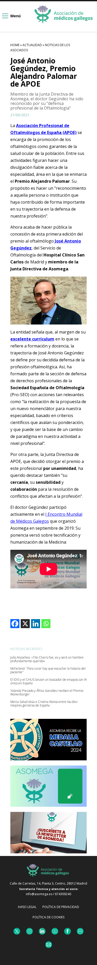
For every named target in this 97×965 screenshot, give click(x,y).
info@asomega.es (39, 894)
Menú (15, 15)
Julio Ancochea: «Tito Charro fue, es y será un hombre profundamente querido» (47, 659)
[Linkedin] (35, 623)
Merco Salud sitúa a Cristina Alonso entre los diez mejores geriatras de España (44, 703)
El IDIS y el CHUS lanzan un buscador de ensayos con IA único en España (48, 681)
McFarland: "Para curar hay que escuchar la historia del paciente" (48, 670)
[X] (25, 623)
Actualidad (32, 45)
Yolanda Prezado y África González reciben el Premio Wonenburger (46, 692)
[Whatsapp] (45, 623)
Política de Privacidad (60, 907)
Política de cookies (48, 917)
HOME (14, 45)
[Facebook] (14, 623)
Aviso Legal (27, 907)
